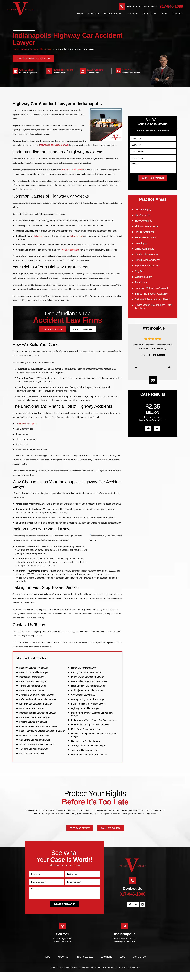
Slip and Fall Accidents (147, 265)
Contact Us (178, 13)
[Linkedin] (142, 904)
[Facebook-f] (130, 904)
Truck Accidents (143, 220)
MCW (130, 967)
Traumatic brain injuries (26, 423)
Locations (130, 13)
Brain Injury (141, 243)
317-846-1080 (171, 6)
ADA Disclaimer (109, 967)
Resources (148, 13)
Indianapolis (124, 934)
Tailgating (38, 236)
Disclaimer (98, 967)
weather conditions (70, 250)
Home (80, 13)
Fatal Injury (141, 282)
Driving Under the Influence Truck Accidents (153, 306)
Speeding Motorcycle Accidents (152, 288)
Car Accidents (142, 215)
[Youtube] (136, 904)
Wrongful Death (143, 276)
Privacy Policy (121, 967)
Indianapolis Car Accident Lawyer (36, 49)
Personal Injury (143, 209)
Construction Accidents (147, 259)
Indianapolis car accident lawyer (54, 145)
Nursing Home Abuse (146, 254)
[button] (136, 367)
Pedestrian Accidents (146, 237)
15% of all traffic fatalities (72, 169)
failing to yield (76, 236)
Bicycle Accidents (144, 231)
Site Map (136, 967)
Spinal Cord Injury (144, 248)
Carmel (62, 934)
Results (164, 13)
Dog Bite (139, 271)
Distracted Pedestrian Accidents (152, 299)
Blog (122, 957)
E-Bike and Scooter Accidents (151, 293)
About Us (63, 957)
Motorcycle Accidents (146, 226)
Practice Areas (111, 13)
